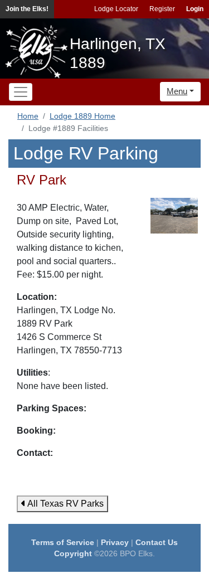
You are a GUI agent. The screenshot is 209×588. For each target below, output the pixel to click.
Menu (177, 91)
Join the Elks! (27, 9)
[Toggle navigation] (20, 92)
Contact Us (156, 542)
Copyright (73, 553)
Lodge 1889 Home (82, 115)
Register (162, 9)
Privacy (115, 542)
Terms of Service (62, 542)
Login (194, 9)
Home (27, 115)
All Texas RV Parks (65, 503)
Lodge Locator (116, 9)
